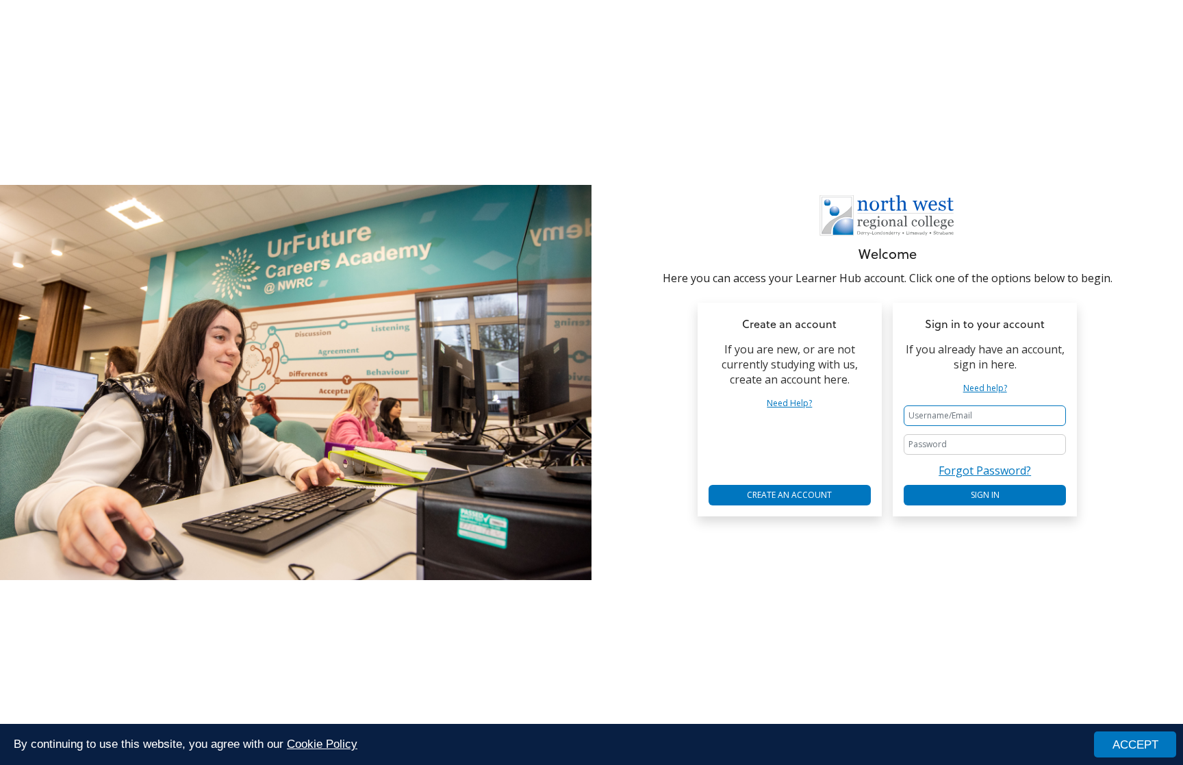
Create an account (789, 495)
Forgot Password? (985, 470)
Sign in (985, 495)
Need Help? (789, 403)
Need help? (985, 388)
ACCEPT (1135, 744)
